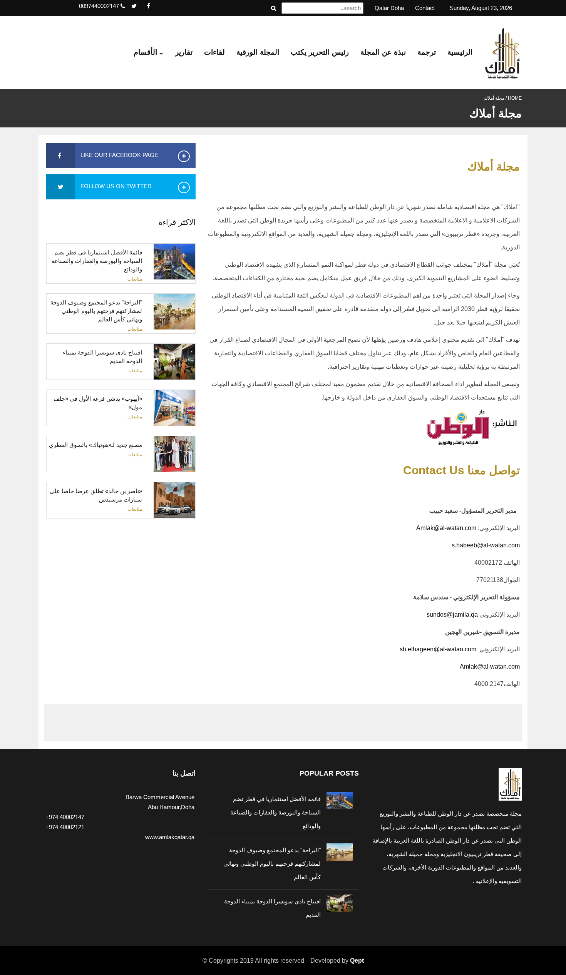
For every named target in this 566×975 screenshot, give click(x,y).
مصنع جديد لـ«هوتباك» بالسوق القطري (95, 445)
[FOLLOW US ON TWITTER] (60, 187)
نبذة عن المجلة (383, 52)
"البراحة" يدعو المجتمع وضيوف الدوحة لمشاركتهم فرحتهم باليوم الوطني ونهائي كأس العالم (96, 311)
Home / (513, 98)
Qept (357, 960)
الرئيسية (459, 52)
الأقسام (146, 52)
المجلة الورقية (257, 52)
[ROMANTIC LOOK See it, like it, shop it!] (121, 634)
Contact (425, 8)
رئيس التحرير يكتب (320, 52)
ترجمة (426, 52)
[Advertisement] (138, 568)
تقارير (184, 52)
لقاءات (214, 52)
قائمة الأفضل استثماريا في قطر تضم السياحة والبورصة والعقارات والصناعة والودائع (97, 261)
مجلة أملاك (494, 98)
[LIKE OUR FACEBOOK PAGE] (60, 155)
